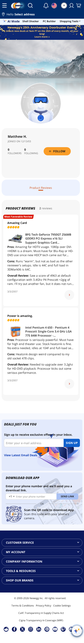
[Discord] (71, 629)
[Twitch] (63, 629)
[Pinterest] (47, 629)
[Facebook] (14, 629)
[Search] (30, 5)
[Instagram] (30, 629)
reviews (47, 208)
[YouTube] (55, 629)
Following (31, 153)
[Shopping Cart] (78, 5)
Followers (15, 153)
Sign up (72, 443)
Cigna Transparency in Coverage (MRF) (41, 620)
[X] (22, 629)
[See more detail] (69, 295)
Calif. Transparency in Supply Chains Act (41, 613)
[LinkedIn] (38, 629)
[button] (42, 15)
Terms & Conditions (22, 605)
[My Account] (71, 5)
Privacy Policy (43, 605)
